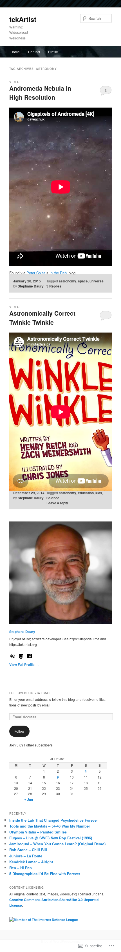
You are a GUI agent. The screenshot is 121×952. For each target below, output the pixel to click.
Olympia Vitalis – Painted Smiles (38, 832)
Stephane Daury (31, 286)
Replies (53, 286)
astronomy (67, 281)
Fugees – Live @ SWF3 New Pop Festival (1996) (50, 837)
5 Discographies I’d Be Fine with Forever (44, 873)
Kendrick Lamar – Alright (31, 861)
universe (96, 281)
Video (14, 82)
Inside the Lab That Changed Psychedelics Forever (53, 820)
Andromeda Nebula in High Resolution (40, 92)
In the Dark (59, 272)
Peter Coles (36, 272)
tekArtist (22, 19)
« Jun (28, 799)
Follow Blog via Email (30, 693)
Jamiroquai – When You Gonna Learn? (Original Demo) (57, 843)
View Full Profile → (24, 664)
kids (98, 492)
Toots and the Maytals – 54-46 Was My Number (49, 826)
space (83, 281)
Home (15, 51)
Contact (34, 51)
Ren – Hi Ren (20, 867)
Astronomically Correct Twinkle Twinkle (42, 317)
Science (52, 497)
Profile (53, 51)
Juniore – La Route (25, 856)
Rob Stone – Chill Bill (28, 849)
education (86, 492)
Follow (19, 731)
